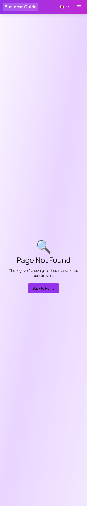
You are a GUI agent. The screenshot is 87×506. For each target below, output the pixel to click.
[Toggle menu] (79, 6)
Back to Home (43, 288)
